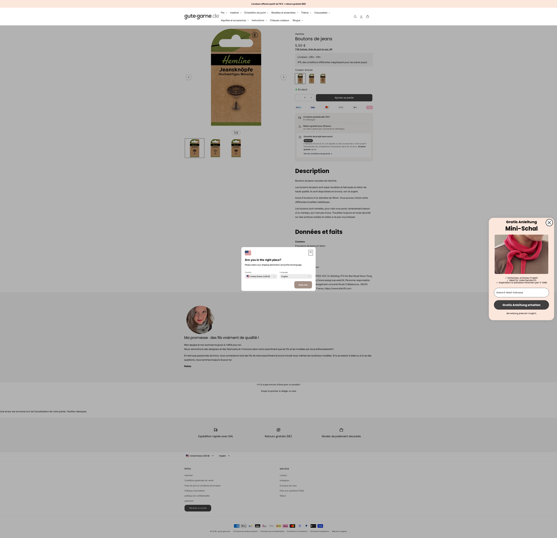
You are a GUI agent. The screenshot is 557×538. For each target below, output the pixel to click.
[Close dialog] (549, 222)
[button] (368, 16)
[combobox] (258, 276)
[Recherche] (355, 16)
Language (284, 272)
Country (248, 272)
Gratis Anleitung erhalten (521, 305)
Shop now (303, 285)
